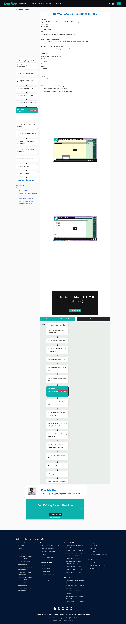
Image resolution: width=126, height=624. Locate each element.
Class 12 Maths (46, 577)
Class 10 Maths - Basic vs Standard (99, 565)
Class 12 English (46, 580)
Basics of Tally (23, 191)
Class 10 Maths (46, 565)
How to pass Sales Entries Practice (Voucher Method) (26, 150)
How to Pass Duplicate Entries (25, 88)
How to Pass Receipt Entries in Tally (26, 95)
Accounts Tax (20, 185)
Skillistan (44, 554)
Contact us (45, 614)
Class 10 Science (46, 568)
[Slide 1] (51, 517)
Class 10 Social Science (48, 574)
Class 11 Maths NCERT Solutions (74, 569)
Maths (40, 3)
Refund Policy (72, 614)
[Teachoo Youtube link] (67, 608)
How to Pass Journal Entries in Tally (26, 118)
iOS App (20, 548)
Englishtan (92, 562)
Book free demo (75, 310)
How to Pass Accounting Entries (25, 73)
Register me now (55, 514)
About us (38, 614)
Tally (17, 9)
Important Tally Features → (27, 180)
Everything (22, 3)
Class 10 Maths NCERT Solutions (74, 566)
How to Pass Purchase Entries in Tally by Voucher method (27, 134)
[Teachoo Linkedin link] (71, 608)
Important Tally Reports (26, 201)
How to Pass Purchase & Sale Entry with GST (26, 125)
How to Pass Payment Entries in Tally (26, 102)
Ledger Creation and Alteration (28, 193)
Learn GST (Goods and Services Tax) (99, 554)
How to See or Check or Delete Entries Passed (25, 81)
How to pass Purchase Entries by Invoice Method (25, 142)
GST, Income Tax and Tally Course (51, 545)
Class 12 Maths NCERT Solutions (74, 572)
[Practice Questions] (113, 3)
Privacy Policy (63, 614)
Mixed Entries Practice (23, 166)
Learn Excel (93, 548)
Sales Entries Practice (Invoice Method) (25, 158)
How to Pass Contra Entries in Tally (26, 110)
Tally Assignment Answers (23, 173)
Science (48, 3)
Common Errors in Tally (26, 203)
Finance (57, 3)
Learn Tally (93, 551)
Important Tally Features (26, 198)
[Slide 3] (56, 517)
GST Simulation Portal (47, 557)
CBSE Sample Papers (95, 568)
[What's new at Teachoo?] (109, 3)
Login (118, 3)
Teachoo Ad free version (48, 548)
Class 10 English (46, 571)
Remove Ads (93, 319)
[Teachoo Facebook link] (55, 608)
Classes (32, 3)
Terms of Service (53, 614)
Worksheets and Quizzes (48, 551)
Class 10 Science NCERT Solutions (75, 601)
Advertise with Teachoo (84, 614)
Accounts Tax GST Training (52, 494)
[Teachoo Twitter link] (63, 608)
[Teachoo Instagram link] (59, 608)
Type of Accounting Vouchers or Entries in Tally (25, 65)
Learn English (93, 545)
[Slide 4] (59, 517)
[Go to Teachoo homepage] (10, 4)
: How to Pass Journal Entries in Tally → (57, 319)
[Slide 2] (54, 517)
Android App (21, 545)
